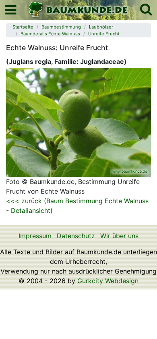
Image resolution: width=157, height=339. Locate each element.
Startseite (22, 27)
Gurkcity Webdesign (107, 281)
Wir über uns (119, 236)
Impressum (35, 236)
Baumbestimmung (61, 27)
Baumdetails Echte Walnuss (50, 34)
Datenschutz (76, 236)
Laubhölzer (101, 27)
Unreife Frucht (104, 34)
